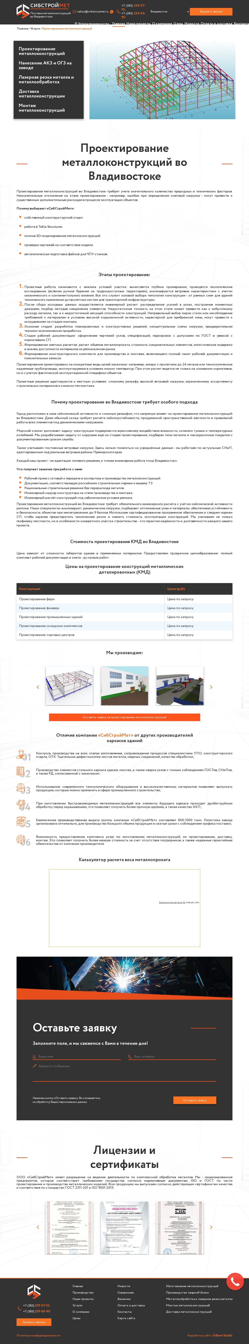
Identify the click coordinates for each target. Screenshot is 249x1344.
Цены (178, 23)
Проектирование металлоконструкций (42, 51)
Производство (83, 1293)
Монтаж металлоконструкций (42, 108)
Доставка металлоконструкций (189, 1312)
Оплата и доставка (216, 23)
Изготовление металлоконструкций (192, 1286)
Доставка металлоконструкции (42, 94)
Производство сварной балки (187, 1293)
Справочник (125, 1293)
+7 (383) (133, 15)
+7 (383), (133, 8)
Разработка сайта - (209, 1336)
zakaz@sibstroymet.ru (92, 12)
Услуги (77, 1305)
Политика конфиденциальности (38, 1336)
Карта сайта (126, 1318)
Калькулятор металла (170, 902)
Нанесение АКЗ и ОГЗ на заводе (45, 65)
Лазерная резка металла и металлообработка (46, 80)
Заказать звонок (211, 11)
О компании (162, 23)
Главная (118, 23)
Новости (191, 23)
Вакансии (124, 1299)
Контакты (124, 1312)
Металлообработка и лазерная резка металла (199, 1299)
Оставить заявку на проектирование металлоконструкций (125, 717)
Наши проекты (138, 23)
